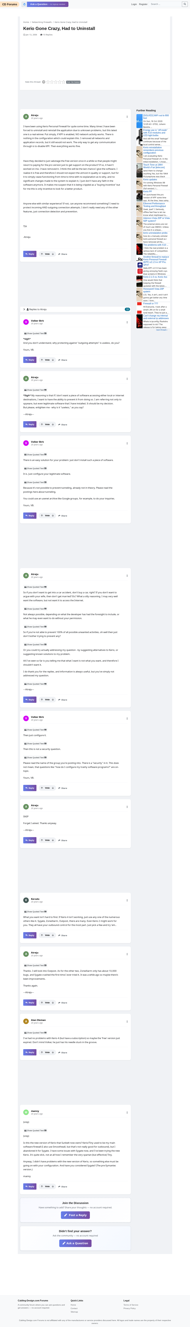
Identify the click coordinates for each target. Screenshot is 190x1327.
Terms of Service (131, 1305)
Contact (74, 1308)
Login (134, 4)
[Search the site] (185, 4)
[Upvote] (42, 254)
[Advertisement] (96, 57)
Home (26, 22)
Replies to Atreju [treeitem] (79, 309)
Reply (31, 254)
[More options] (127, 116)
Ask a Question (77, 1243)
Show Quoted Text (35, 333)
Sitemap (74, 1312)
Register (143, 4)
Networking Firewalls (42, 22)
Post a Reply (77, 1215)
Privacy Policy (130, 1308)
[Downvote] (53, 254)
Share (64, 254)
